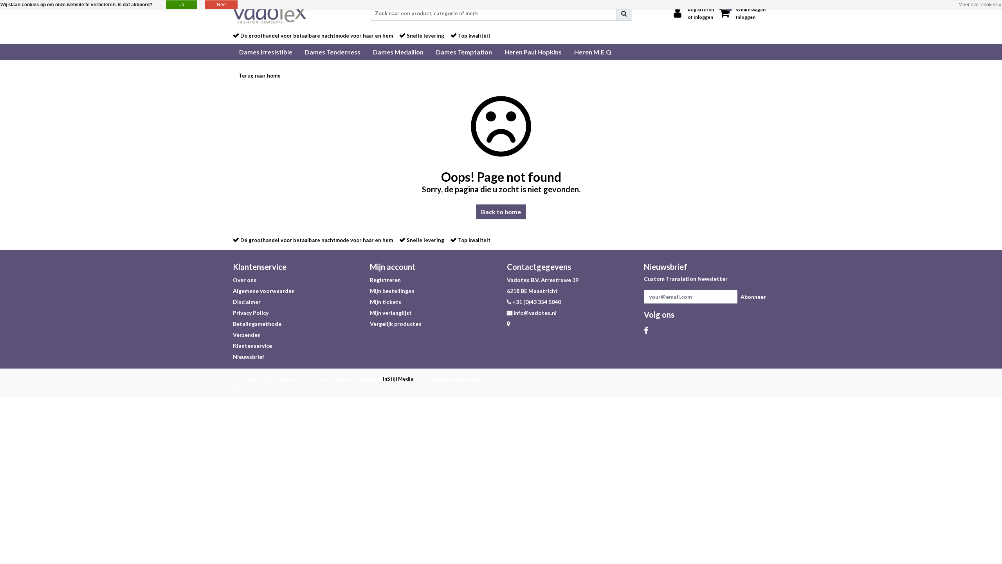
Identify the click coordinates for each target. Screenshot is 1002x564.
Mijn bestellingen (392, 290)
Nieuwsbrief (248, 356)
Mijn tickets (385, 301)
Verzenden (247, 334)
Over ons (244, 280)
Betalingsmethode (257, 323)
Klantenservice (252, 345)
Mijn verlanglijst (391, 312)
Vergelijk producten (396, 323)
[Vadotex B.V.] (271, 13)
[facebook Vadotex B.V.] (646, 330)
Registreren (385, 280)
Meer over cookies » (980, 4)
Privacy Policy (251, 312)
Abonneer (753, 296)
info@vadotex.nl (535, 312)
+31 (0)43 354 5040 (536, 301)
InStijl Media (398, 379)
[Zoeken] (624, 13)
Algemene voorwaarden (264, 290)
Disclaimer (247, 301)
